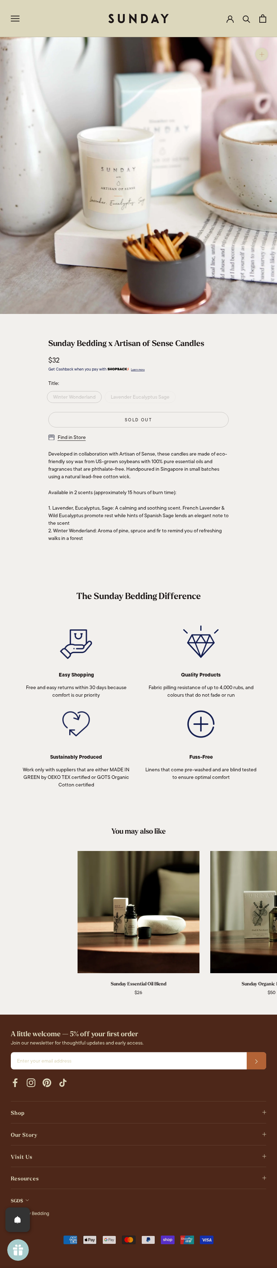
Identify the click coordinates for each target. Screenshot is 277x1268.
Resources (25, 1178)
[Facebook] (15, 1082)
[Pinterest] (47, 1082)
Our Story (24, 1135)
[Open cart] (262, 18)
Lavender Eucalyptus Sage (140, 396)
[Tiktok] (62, 1082)
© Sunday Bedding (30, 1213)
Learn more (138, 370)
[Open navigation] (15, 18)
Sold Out (138, 420)
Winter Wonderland (74, 396)
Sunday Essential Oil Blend (138, 984)
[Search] (246, 18)
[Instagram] (31, 1082)
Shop (18, 1113)
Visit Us (21, 1157)
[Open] (17, 1219)
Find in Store (72, 437)
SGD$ (17, 1201)
